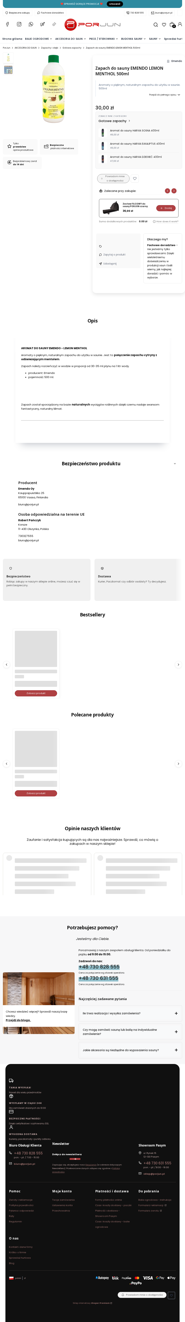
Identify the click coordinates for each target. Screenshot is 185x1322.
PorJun (6, 47)
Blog (11, 1263)
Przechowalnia (61, 1210)
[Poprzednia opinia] (6, 864)
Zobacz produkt (36, 693)
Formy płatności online (108, 1200)
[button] (135, 179)
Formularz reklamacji (151, 1205)
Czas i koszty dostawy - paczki (113, 1205)
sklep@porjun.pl (154, 1174)
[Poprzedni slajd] (167, 191)
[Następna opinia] (178, 864)
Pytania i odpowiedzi (21, 1210)
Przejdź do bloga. (18, 1020)
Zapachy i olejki (49, 47)
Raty (11, 1216)
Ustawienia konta (62, 1205)
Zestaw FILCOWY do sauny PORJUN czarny (135, 205)
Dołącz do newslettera (67, 1154)
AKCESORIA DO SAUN (26, 47)
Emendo (176, 61)
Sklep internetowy (91, 1303)
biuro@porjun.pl (163, 12)
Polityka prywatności (21, 1205)
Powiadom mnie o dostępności (115, 178)
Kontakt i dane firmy (21, 1247)
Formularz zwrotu (149, 1210)
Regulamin (90, 1164)
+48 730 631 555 (98, 978)
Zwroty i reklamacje (21, 1200)
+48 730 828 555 (99, 966)
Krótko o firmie (17, 1252)
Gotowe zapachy (72, 47)
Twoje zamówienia (63, 1200)
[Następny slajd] (174, 191)
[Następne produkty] (178, 664)
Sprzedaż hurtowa (20, 1258)
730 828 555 (137, 12)
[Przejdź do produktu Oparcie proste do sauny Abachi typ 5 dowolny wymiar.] (36, 652)
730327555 (25, 536)
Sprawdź (115, 4)
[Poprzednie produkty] (6, 664)
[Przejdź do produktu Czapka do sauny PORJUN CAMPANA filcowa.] (36, 752)
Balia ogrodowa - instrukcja (154, 1200)
